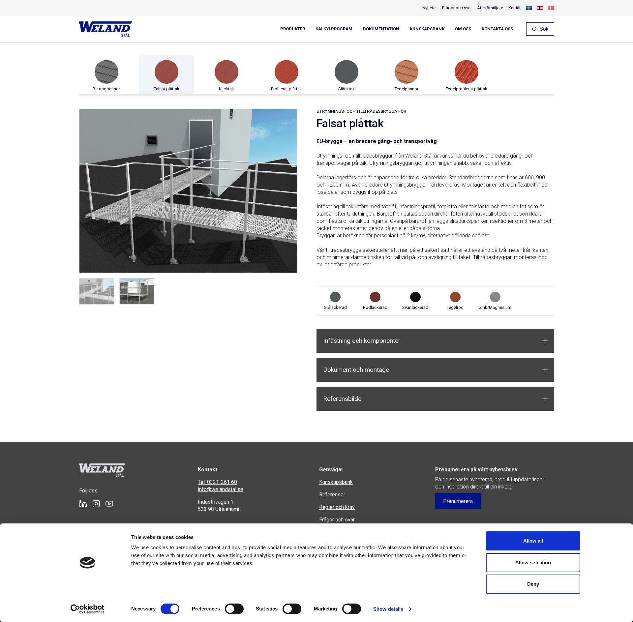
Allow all (533, 541)
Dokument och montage (356, 369)
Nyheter (429, 7)
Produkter (292, 29)
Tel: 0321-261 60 (217, 482)
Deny (533, 584)
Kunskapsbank (427, 29)
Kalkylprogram (334, 29)
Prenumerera (458, 501)
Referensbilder (343, 398)
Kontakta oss (497, 29)
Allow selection (533, 562)
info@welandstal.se (220, 489)
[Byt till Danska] (551, 8)
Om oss (463, 29)
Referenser (332, 494)
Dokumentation (381, 29)
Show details (388, 609)
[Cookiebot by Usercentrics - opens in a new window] (87, 609)
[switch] (234, 609)
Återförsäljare (490, 7)
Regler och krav (337, 507)
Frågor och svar (457, 7)
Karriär (514, 7)
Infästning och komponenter (362, 340)
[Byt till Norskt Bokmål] (540, 8)
